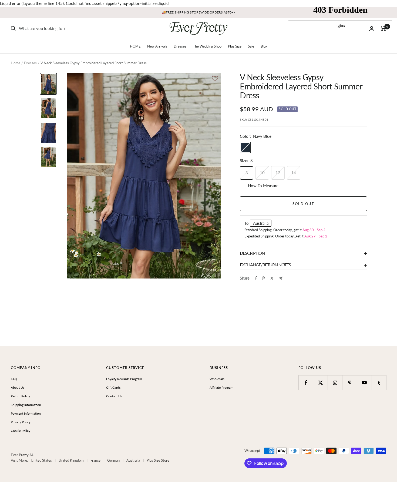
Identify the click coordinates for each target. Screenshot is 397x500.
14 (293, 172)
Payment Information (26, 413)
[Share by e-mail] (280, 278)
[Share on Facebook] (256, 278)
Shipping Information (26, 405)
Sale (251, 46)
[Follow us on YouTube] (364, 382)
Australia (133, 460)
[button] (215, 79)
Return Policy (20, 396)
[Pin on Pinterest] (263, 278)
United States (41, 460)
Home (15, 63)
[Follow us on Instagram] (335, 382)
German (113, 460)
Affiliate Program (221, 387)
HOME (135, 46)
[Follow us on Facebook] (305, 382)
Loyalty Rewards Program (124, 379)
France (95, 460)
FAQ (14, 379)
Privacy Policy (21, 422)
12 (277, 172)
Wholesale (217, 379)
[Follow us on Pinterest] (349, 382)
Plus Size (234, 46)
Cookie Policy (20, 431)
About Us (17, 387)
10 (262, 172)
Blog (264, 46)
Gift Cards (113, 387)
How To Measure (263, 185)
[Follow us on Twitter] (320, 382)
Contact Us (114, 396)
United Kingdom (71, 460)
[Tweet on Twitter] (272, 278)
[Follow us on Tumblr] (379, 382)
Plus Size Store (158, 460)
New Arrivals (157, 46)
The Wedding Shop (207, 46)
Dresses (180, 46)
